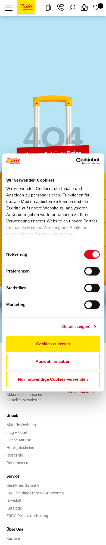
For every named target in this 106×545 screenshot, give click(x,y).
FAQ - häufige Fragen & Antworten (35, 493)
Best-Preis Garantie (23, 485)
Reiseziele (15, 455)
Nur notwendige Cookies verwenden (53, 379)
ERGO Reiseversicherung (27, 516)
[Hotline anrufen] (60, 7)
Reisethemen (17, 463)
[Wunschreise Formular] (84, 7)
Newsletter (16, 500)
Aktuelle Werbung (21, 425)
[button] (9, 7)
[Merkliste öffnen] (96, 7)
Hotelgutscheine (20, 447)
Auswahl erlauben (53, 361)
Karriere (13, 538)
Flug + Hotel (17, 432)
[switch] (92, 271)
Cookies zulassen (53, 344)
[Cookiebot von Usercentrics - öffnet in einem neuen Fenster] (76, 161)
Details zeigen (75, 326)
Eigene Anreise (19, 440)
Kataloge (14, 508)
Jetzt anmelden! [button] (81, 392)
